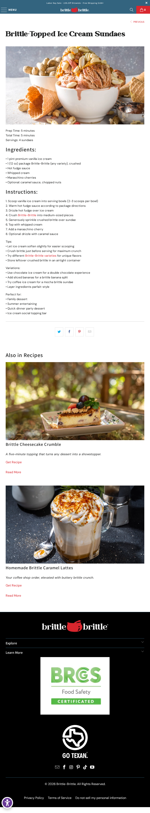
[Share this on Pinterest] (79, 331)
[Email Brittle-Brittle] (57, 767)
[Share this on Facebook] (69, 331)
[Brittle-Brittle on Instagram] (71, 767)
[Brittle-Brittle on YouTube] (92, 767)
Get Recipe (14, 462)
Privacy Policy (34, 798)
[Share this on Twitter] (59, 331)
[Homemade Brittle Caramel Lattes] (75, 525)
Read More (13, 472)
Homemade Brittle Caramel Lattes (39, 567)
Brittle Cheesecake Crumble (33, 444)
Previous (138, 21)
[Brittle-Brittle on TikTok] (85, 767)
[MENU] (2, 10)
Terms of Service (59, 798)
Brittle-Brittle (27, 215)
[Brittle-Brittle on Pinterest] (78, 767)
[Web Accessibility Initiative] (7, 802)
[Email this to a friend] (90, 331)
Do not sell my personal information (100, 798)
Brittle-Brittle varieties (40, 256)
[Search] (131, 10)
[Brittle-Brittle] (75, 10)
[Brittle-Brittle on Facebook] (64, 767)
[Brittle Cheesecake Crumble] (75, 401)
